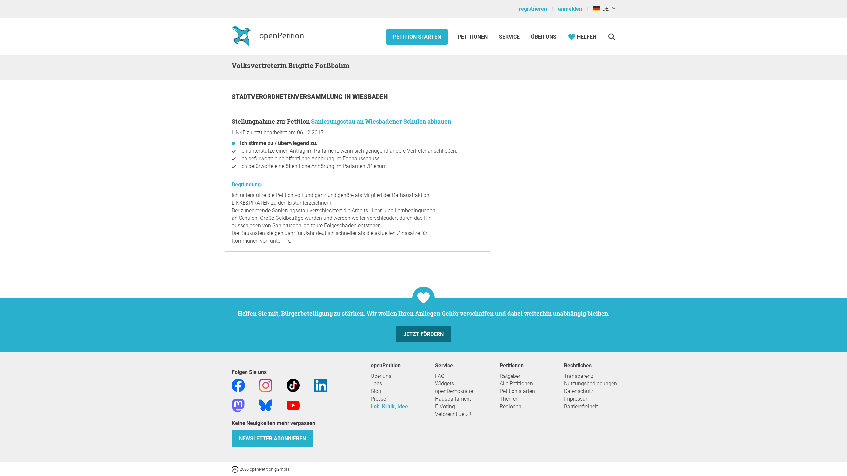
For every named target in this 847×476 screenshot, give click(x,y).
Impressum (577, 399)
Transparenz (578, 376)
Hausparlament (453, 399)
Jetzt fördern (423, 334)
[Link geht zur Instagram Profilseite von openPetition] (265, 385)
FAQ (440, 376)
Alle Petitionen (516, 383)
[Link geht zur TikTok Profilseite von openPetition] (293, 385)
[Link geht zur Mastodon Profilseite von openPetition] (238, 405)
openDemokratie (454, 391)
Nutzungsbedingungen (590, 383)
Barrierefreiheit (581, 406)
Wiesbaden (370, 96)
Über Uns (543, 37)
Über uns (381, 376)
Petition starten (417, 37)
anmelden (570, 9)
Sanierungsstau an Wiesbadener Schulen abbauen (381, 121)
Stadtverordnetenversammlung (288, 96)
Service (509, 37)
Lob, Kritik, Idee (389, 406)
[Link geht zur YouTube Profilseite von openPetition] (293, 405)
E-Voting (445, 406)
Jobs (376, 383)
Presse (378, 399)
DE (604, 9)
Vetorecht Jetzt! (453, 414)
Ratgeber (510, 376)
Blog (376, 391)
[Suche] (611, 37)
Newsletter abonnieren (272, 438)
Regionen (510, 406)
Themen (509, 399)
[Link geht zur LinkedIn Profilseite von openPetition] (320, 385)
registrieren (533, 9)
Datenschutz (578, 391)
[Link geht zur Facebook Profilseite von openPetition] (238, 385)
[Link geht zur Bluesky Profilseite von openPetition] (265, 405)
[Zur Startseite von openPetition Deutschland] (268, 36)
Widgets (444, 383)
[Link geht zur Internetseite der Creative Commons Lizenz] (236, 469)
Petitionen (473, 37)
